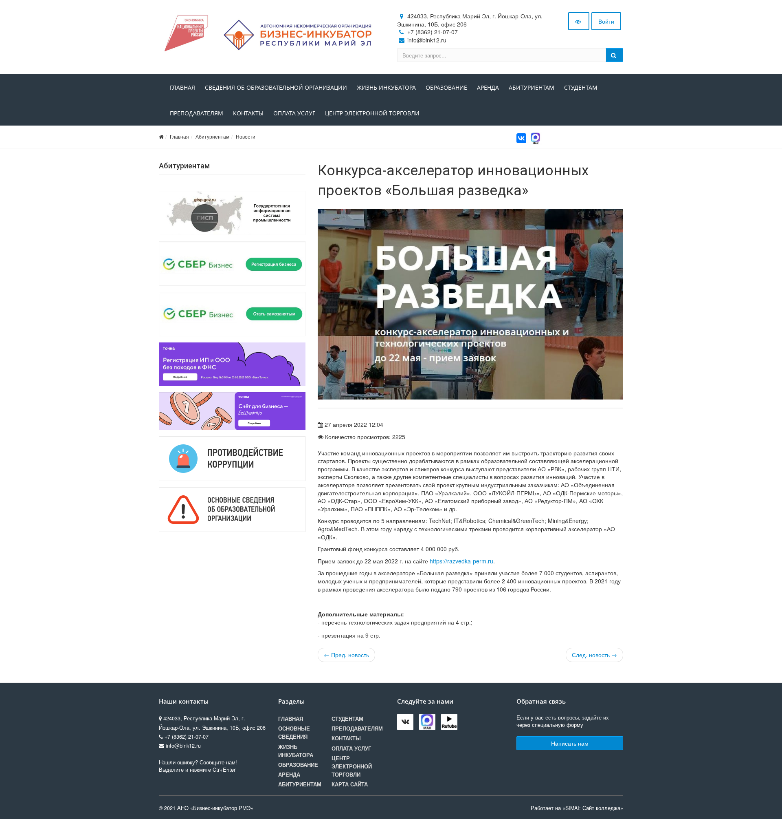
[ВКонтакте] (521, 138)
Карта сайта (350, 784)
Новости (245, 136)
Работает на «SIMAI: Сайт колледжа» (577, 808)
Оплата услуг (294, 113)
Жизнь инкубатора (386, 87)
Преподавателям (196, 113)
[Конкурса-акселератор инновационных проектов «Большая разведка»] (470, 304)
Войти (606, 21)
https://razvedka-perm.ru (461, 561)
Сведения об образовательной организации (276, 87)
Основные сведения (294, 732)
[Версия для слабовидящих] (578, 21)
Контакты (248, 113)
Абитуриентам (531, 87)
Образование (446, 87)
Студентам (580, 87)
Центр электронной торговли (372, 113)
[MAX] (535, 137)
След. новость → (594, 655)
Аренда (488, 87)
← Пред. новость (346, 655)
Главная (182, 87)
